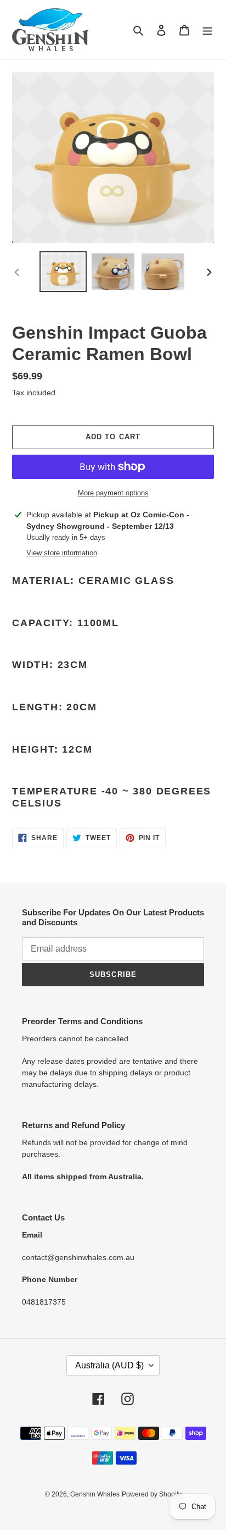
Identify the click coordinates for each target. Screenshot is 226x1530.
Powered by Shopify (152, 1494)
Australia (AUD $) (109, 1365)
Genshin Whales (95, 1494)
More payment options (113, 493)
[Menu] (207, 30)
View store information (61, 553)
